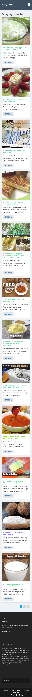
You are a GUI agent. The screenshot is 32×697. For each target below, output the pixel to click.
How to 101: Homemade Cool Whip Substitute (14, 100)
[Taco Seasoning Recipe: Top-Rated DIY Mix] (16, 287)
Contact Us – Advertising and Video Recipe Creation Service (15, 626)
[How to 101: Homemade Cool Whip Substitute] (16, 82)
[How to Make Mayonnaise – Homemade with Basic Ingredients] (16, 329)
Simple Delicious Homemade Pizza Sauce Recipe (14, 437)
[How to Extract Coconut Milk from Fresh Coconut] (16, 567)
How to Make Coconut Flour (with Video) (13, 533)
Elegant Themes (15, 690)
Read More (8, 62)
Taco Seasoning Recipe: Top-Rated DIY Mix (14, 300)
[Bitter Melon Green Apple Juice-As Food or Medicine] (16, 31)
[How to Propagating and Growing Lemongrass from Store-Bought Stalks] (16, 237)
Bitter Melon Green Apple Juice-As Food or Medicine (15, 49)
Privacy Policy (6, 631)
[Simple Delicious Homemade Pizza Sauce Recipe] (16, 420)
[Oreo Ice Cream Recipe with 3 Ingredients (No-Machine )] (16, 373)
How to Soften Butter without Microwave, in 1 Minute (14, 482)
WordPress (16, 692)
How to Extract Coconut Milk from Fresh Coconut (14, 585)
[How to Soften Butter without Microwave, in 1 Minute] (16, 467)
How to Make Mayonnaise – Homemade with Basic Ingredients (13, 343)
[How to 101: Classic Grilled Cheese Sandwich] (16, 185)
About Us (4, 621)
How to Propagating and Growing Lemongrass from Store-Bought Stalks (13, 255)
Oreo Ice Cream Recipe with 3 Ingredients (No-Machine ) (14, 386)
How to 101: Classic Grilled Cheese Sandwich (13, 203)
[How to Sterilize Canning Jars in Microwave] (16, 134)
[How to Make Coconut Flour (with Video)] (16, 516)
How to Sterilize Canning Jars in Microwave (15, 151)
